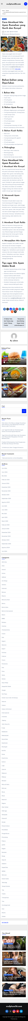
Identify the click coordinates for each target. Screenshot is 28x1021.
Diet (3, 637)
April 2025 (4, 517)
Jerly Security (6, 724)
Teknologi (4, 882)
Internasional (5, 713)
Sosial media (5, 878)
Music (3, 795)
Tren (3, 901)
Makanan (4, 773)
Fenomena (5, 664)
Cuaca (3, 633)
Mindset (4, 780)
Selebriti (4, 863)
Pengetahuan (5, 833)
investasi (4, 716)
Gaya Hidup (5, 682)
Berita (3, 603)
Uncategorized (6, 905)
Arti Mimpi (4, 581)
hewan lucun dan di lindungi (10, 697)
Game (3, 675)
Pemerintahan (6, 826)
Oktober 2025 (5, 494)
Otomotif (4, 818)
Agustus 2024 (6, 547)
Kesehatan (5, 743)
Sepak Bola (5, 867)
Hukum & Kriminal (6, 709)
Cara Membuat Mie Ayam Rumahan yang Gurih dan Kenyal (13, 25)
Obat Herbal (5, 807)
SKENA (3, 871)
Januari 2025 (5, 528)
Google (4, 690)
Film (3, 667)
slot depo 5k (5, 922)
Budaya (4, 622)
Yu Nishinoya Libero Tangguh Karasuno (12, 447)
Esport (3, 648)
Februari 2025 (6, 525)
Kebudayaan (5, 735)
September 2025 (6, 498)
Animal (4, 569)
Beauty (4, 596)
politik (3, 844)
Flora (3, 671)
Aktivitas (4, 562)
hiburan (4, 701)
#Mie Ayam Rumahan (14, 34)
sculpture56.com (13, 4)
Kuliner (4, 762)
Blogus (22, 1017)
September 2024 (6, 543)
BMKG (3, 618)
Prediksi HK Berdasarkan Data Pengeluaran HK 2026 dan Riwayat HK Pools (13, 994)
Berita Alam (5, 607)
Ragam (4, 848)
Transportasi (5, 897)
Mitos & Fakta (5, 784)
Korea (3, 754)
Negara (4, 803)
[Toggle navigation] (2, 4)
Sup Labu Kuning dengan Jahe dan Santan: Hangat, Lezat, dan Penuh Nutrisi (13, 377)
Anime (3, 573)
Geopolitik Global (6, 686)
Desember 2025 (6, 487)
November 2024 (6, 536)
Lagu (3, 765)
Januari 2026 (5, 483)
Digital (3, 641)
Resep (4, 19)
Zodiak (3, 916)
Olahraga (4, 811)
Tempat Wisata (6, 886)
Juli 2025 (4, 506)
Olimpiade (4, 814)
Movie (3, 792)
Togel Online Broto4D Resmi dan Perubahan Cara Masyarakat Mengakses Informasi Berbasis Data (14, 437)
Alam (3, 565)
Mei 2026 (4, 476)
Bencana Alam (6, 599)
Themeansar (14, 1019)
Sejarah (4, 860)
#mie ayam (6, 34)
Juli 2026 (4, 468)
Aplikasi (4, 577)
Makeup (4, 777)
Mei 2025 (4, 513)
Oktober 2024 (5, 540)
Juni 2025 (4, 509)
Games (4, 679)
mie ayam (18, 69)
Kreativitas (5, 758)
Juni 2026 (5, 472)
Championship (6, 630)
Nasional (4, 799)
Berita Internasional (7, 611)
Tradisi (3, 894)
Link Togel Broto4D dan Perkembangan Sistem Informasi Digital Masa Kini (14, 963)
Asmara (4, 584)
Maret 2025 (5, 521)
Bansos (4, 592)
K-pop (3, 728)
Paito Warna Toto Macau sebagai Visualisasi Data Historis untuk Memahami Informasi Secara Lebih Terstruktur (14, 424)
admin (8, 31)
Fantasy (4, 652)
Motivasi (4, 788)
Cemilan (4, 626)
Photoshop (5, 837)
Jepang (4, 720)
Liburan (4, 769)
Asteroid (4, 588)
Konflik (4, 750)
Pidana (4, 841)
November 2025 (6, 491)
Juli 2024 (4, 551)
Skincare (4, 875)
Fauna (3, 660)
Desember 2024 (6, 532)
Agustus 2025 (6, 502)
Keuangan (4, 746)
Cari (3, 406)
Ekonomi (4, 645)
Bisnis (3, 615)
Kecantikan (5, 739)
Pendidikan (5, 829)
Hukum (4, 705)
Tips (3, 890)
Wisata (3, 912)
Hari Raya (4, 694)
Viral (3, 909)
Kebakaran (5, 731)
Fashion (4, 656)
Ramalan (4, 852)
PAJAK (3, 822)
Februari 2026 (6, 479)
